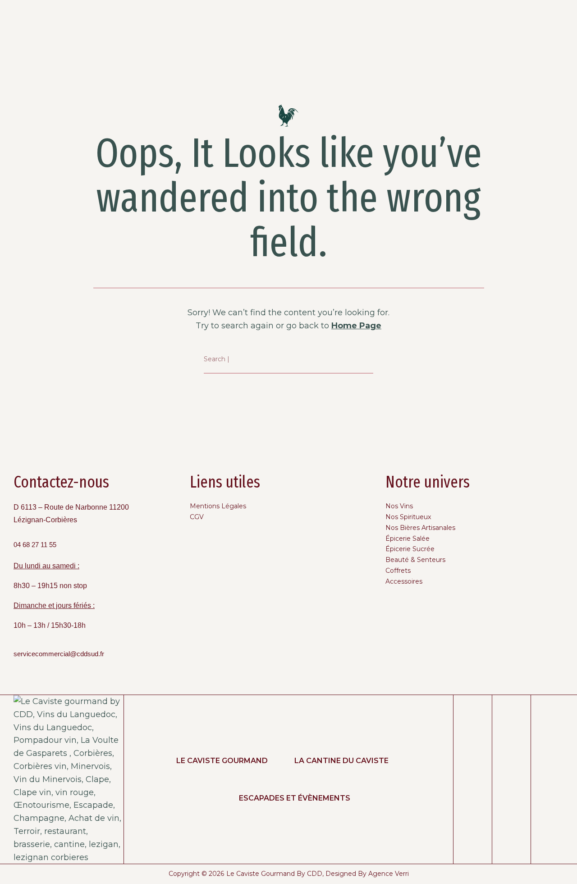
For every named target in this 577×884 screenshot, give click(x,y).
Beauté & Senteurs (415, 560)
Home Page (356, 326)
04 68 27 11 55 (35, 544)
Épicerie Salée (407, 538)
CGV (197, 517)
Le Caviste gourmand (222, 760)
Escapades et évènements (294, 798)
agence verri (388, 874)
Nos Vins (399, 506)
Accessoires (403, 581)
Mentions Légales (218, 506)
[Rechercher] (367, 359)
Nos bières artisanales (420, 528)
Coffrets (398, 570)
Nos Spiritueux (408, 517)
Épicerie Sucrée (410, 549)
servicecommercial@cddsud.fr (59, 654)
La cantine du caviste (341, 760)
